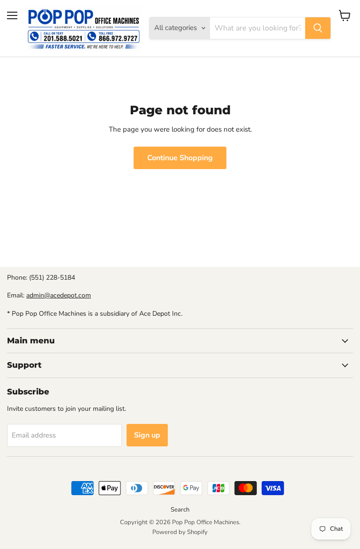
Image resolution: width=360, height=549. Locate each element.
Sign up (147, 435)
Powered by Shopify (180, 532)
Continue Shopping (180, 158)
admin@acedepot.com (58, 295)
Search (180, 509)
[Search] (317, 28)
